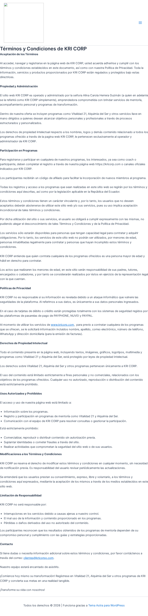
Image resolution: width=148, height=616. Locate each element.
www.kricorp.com (62, 324)
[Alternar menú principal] (140, 23)
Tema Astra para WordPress (106, 605)
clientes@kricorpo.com (39, 558)
